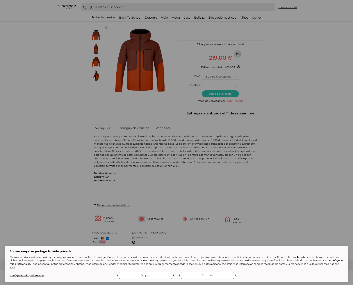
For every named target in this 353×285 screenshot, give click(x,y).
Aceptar (145, 275)
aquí (12, 267)
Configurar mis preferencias (27, 275)
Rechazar (207, 275)
